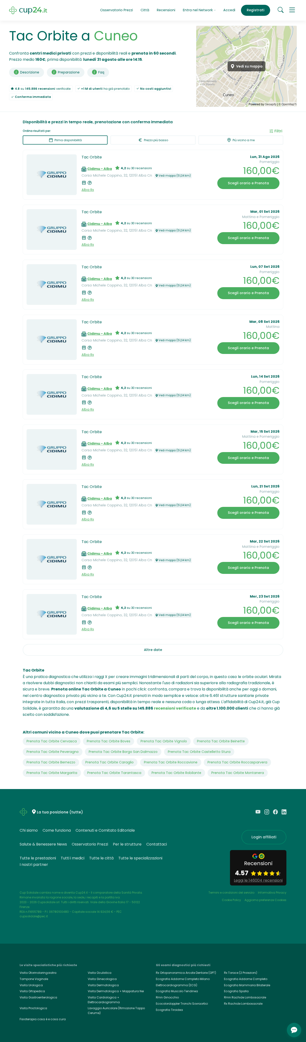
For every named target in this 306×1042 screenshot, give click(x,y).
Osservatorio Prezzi (116, 10)
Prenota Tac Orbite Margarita (52, 772)
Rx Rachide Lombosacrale (243, 1004)
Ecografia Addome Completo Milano (183, 979)
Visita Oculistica (99, 973)
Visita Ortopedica (32, 991)
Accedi (229, 10)
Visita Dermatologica (103, 985)
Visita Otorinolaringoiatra (38, 973)
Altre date (153, 649)
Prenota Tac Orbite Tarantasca (114, 772)
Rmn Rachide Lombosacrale (245, 997)
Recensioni (166, 10)
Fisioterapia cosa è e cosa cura (43, 1019)
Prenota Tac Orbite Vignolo (164, 741)
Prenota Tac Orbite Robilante (176, 772)
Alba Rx (88, 189)
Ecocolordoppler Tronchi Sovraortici (182, 1004)
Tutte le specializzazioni (140, 858)
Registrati (255, 10)
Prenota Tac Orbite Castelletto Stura (199, 751)
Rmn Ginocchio (167, 997)
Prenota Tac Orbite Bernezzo (51, 762)
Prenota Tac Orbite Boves (108, 741)
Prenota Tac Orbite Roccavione (170, 762)
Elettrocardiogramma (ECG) (176, 985)
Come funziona (57, 830)
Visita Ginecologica (102, 979)
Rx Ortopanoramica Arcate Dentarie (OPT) (186, 973)
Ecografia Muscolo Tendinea (177, 991)
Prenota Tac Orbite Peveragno (53, 751)
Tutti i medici (72, 858)
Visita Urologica (31, 985)
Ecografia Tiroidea (169, 1010)
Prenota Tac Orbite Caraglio (109, 762)
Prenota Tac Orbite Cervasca (52, 741)
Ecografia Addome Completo (245, 979)
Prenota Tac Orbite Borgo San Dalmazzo (123, 751)
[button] (292, 10)
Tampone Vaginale (34, 979)
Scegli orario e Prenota (248, 183)
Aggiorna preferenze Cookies (265, 900)
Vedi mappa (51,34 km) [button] (174, 176)
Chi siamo (29, 830)
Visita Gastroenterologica (38, 997)
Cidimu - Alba (99, 168)
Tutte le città (101, 858)
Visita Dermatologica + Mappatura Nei (116, 991)
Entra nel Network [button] (198, 10)
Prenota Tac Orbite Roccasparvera (237, 762)
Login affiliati (263, 837)
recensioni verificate (175, 708)
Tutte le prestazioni (38, 858)
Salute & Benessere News (43, 844)
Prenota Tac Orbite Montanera (237, 772)
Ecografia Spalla (236, 991)
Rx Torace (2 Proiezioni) (240, 973)
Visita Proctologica (33, 1008)
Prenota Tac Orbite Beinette (221, 741)
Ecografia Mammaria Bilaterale (247, 985)
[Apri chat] (294, 1030)
